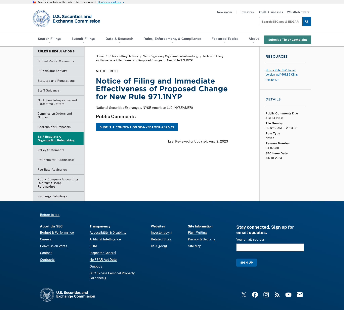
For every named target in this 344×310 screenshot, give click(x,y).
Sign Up (246, 262)
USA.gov (157, 246)
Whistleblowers (298, 12)
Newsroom (224, 12)
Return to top (50, 215)
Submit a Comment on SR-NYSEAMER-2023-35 (137, 127)
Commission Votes (53, 246)
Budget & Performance (57, 232)
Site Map (194, 246)
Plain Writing (197, 232)
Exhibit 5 (271, 80)
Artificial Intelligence (105, 239)
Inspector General (103, 253)
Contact (46, 253)
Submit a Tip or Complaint (287, 39)
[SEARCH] (306, 21)
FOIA (93, 246)
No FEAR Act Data (103, 260)
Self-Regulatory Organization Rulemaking (170, 56)
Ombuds (96, 266)
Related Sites (161, 239)
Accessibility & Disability (108, 232)
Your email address (250, 239)
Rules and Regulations (123, 56)
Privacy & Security (201, 239)
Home (100, 56)
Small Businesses (270, 12)
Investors (247, 12)
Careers (46, 239)
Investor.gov (160, 232)
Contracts (47, 260)
